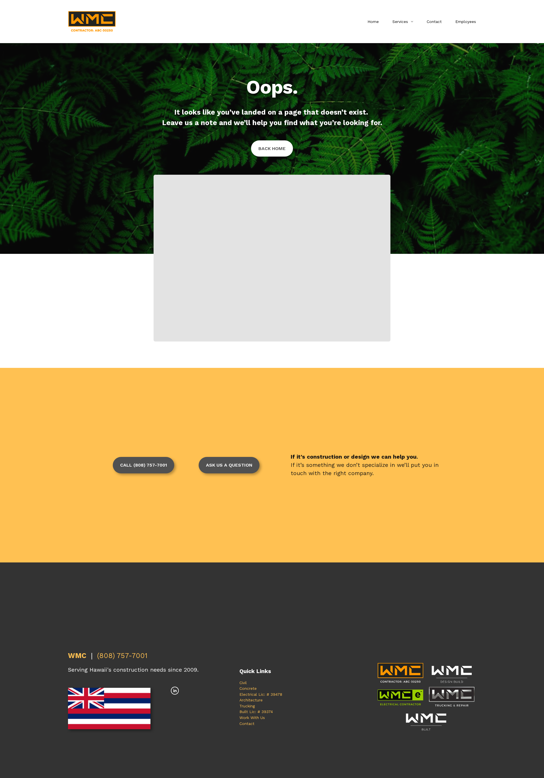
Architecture (251, 700)
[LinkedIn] (175, 691)
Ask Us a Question (229, 465)
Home (373, 21)
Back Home (272, 148)
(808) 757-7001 (122, 656)
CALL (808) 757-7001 (143, 465)
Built (243, 711)
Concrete (248, 688)
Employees (465, 21)
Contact (434, 21)
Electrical (248, 694)
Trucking (247, 706)
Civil (243, 682)
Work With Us (252, 717)
